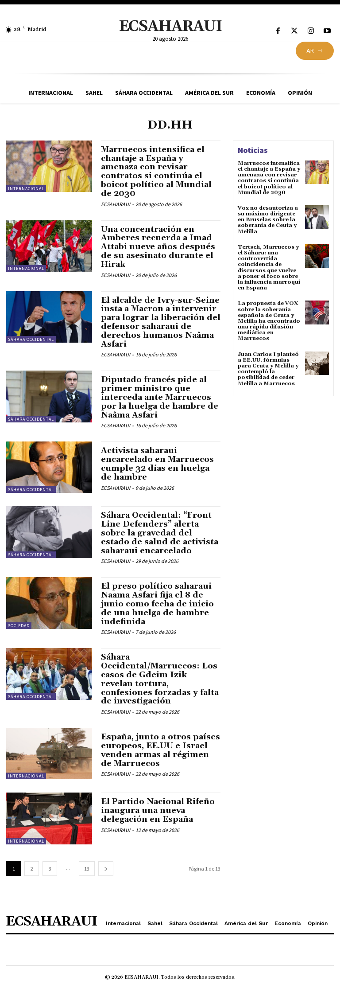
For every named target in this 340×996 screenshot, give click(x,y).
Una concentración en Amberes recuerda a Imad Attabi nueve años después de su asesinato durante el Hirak (158, 247)
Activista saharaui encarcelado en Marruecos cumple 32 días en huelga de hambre (157, 463)
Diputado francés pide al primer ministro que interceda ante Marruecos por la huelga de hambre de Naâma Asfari (159, 397)
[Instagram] (311, 31)
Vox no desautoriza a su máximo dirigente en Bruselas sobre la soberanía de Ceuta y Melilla (268, 220)
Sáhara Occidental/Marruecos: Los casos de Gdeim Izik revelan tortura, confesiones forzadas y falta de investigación (160, 679)
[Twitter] (294, 31)
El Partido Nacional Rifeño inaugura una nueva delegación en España (158, 810)
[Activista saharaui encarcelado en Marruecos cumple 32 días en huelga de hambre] (49, 467)
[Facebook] (278, 31)
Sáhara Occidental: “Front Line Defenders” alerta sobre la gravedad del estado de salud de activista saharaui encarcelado (159, 532)
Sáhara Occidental (31, 339)
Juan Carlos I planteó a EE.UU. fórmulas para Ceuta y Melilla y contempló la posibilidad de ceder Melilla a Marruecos (268, 369)
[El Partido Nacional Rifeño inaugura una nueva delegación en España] (49, 818)
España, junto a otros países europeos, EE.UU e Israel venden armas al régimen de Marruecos (160, 750)
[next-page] (105, 868)
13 (86, 868)
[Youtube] (327, 31)
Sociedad (19, 626)
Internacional (26, 188)
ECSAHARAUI (115, 204)
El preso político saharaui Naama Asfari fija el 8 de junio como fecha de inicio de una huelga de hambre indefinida (157, 603)
